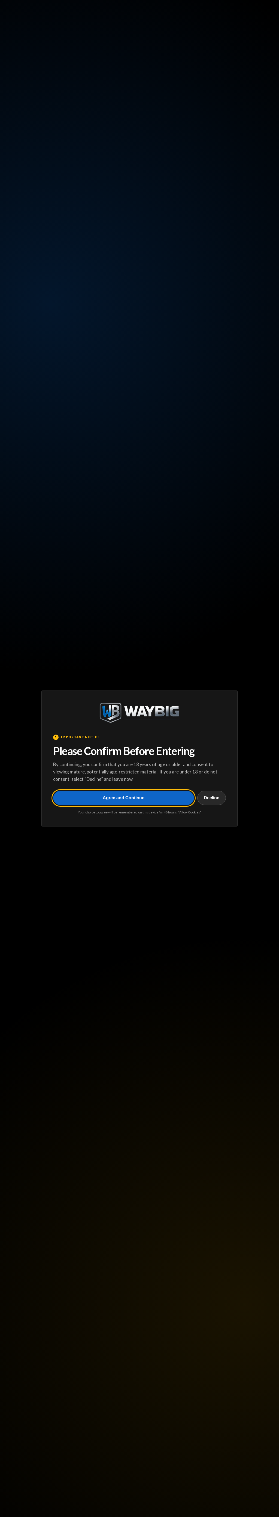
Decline (211, 797)
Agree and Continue (123, 797)
